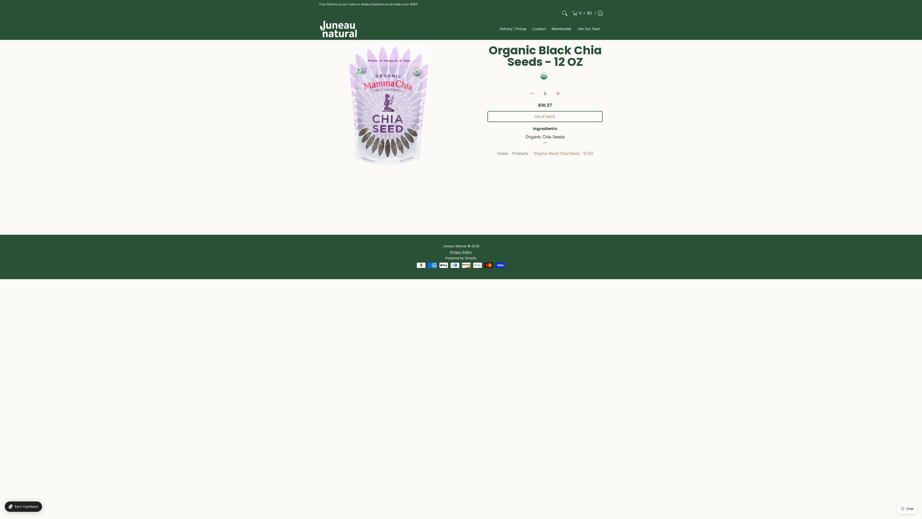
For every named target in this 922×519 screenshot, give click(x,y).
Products (520, 153)
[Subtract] (532, 93)
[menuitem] (582, 13)
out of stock (545, 116)
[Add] (558, 93)
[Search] (565, 13)
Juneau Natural (455, 246)
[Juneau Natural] (338, 29)
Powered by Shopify (461, 258)
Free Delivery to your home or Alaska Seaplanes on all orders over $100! (368, 4)
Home (502, 153)
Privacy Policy (461, 252)
